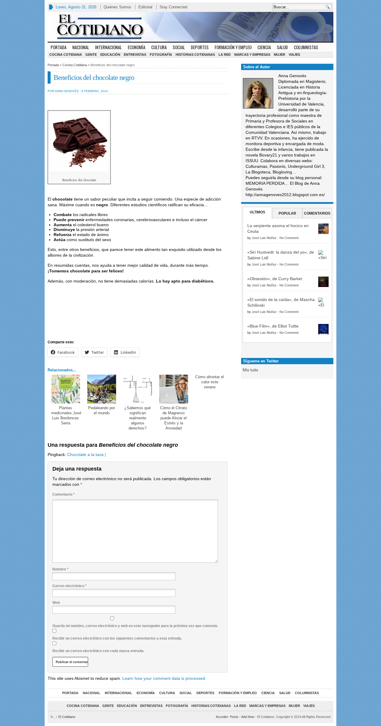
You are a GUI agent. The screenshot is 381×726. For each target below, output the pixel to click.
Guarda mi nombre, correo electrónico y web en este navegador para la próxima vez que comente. (135, 626)
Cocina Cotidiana (65, 54)
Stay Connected (173, 7)
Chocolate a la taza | (86, 454)
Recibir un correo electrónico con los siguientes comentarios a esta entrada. (117, 638)
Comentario (63, 494)
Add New (247, 717)
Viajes (294, 54)
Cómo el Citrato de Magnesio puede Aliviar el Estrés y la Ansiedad (173, 418)
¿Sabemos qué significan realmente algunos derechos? (137, 418)
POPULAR (287, 213)
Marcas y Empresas (252, 54)
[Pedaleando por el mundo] (101, 389)
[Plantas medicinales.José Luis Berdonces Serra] (65, 389)
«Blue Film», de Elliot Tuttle (273, 326)
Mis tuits (250, 369)
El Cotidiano (65, 717)
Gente (91, 54)
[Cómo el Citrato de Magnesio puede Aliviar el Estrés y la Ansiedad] (173, 389)
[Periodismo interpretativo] (190, 27)
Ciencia (264, 47)
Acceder (222, 717)
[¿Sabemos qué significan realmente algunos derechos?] (137, 389)
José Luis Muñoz (264, 238)
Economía (136, 47)
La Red (224, 54)
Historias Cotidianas (195, 54)
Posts (234, 717)
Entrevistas (135, 54)
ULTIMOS (257, 212)
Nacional (80, 47)
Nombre (60, 569)
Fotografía (161, 54)
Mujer (279, 54)
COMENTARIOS (317, 213)
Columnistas (306, 47)
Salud (282, 47)
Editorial (145, 7)
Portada (58, 47)
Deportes (200, 47)
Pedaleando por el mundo (101, 410)
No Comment (289, 238)
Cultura (159, 47)
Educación (110, 54)
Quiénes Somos (117, 7)
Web (56, 603)
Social (179, 47)
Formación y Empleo (233, 47)
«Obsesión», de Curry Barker (274, 278)
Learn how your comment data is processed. (164, 678)
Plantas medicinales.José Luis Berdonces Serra (66, 415)
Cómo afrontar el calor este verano (209, 382)
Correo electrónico (69, 586)
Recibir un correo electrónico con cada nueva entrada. (98, 651)
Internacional (108, 47)
